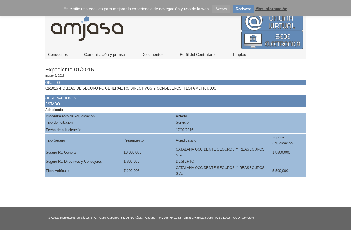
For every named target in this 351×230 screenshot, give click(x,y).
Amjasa (159, 32)
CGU (236, 217)
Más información (271, 8)
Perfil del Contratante (198, 54)
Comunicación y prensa (104, 54)
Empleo (239, 54)
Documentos (152, 54)
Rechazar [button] (243, 9)
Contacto (248, 217)
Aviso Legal (222, 217)
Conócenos (58, 54)
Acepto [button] (221, 9)
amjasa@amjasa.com (198, 217)
